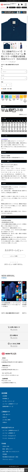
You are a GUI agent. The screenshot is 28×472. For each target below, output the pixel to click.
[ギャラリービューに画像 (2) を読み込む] (14, 46)
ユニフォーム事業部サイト (9, 404)
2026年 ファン (11, 7)
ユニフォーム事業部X (8, 433)
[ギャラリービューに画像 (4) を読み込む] (21, 46)
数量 (2, 82)
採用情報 (5, 398)
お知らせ (5, 417)
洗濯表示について (23, 114)
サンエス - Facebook (8, 438)
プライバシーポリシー (8, 459)
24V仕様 (17, 7)
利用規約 (5, 454)
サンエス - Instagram (8, 435)
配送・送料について (8, 449)
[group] (11, 297)
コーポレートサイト (8, 401)
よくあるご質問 (6, 419)
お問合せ (5, 422)
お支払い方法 (6, 446)
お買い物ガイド (6, 414)
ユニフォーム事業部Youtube (10, 430)
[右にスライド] (26, 46)
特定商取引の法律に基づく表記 (10, 457)
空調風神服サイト (7, 406)
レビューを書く (14, 256)
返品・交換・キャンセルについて (11, 451)
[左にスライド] (1, 46)
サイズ (2, 75)
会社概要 (5, 396)
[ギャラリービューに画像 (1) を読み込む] (7, 46)
